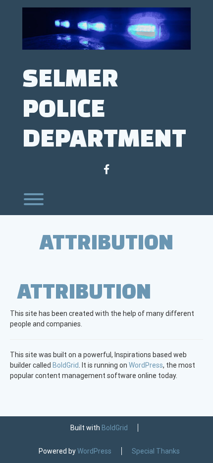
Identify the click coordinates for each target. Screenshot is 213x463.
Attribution (106, 241)
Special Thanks (156, 451)
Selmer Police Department (104, 107)
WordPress (146, 365)
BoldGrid (66, 365)
